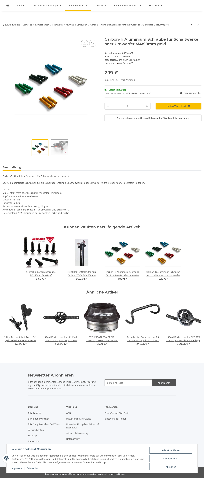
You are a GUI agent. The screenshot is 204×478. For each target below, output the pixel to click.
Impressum (17, 468)
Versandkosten (36, 429)
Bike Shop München (38, 418)
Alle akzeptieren (171, 450)
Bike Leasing (34, 413)
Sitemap (32, 435)
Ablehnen (171, 466)
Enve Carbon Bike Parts (117, 413)
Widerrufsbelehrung (77, 433)
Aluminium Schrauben (128, 59)
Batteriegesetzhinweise (78, 418)
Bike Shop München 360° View (44, 424)
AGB (68, 413)
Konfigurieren (170, 458)
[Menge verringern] (108, 106)
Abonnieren (164, 382)
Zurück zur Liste (12, 24)
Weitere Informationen (176, 118)
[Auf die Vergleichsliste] (84, 43)
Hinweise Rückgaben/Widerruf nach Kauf (82, 426)
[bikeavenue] (8, 5)
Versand (130, 79)
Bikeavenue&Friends (115, 418)
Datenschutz (33, 468)
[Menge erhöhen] (146, 106)
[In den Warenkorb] (5, 35)
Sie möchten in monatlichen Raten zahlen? (153, 118)
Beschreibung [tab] (12, 167)
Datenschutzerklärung (84, 381)
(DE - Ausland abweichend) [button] (139, 93)
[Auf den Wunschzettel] (92, 43)
